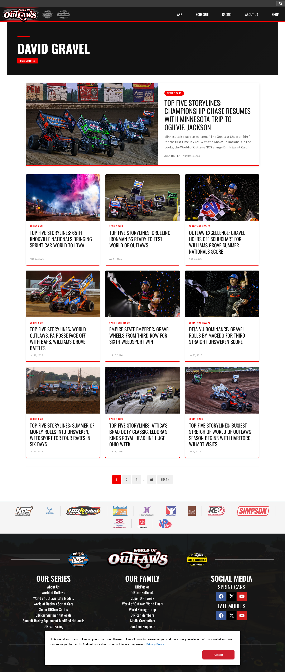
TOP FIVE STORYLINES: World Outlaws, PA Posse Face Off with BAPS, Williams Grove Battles (58, 338)
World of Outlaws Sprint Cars (53, 603)
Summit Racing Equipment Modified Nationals (53, 620)
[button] (280, 3)
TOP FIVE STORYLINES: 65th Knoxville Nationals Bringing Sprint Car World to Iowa (61, 239)
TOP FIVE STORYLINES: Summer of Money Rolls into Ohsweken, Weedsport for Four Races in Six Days (62, 434)
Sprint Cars (174, 93)
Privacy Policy (155, 644)
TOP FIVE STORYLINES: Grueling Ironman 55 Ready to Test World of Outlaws (139, 239)
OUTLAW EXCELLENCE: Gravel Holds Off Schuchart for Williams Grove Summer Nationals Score (217, 242)
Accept (218, 654)
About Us (53, 587)
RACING (227, 14)
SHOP (275, 14)
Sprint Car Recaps (199, 226)
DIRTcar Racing (53, 626)
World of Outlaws (53, 592)
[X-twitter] (231, 596)
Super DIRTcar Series (53, 609)
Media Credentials (142, 620)
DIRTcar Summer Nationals (53, 615)
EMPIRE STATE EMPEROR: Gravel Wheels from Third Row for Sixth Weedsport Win (139, 335)
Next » (165, 479)
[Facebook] (221, 596)
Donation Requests (142, 626)
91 (151, 479)
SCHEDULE (202, 14)
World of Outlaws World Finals (142, 603)
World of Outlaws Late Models (53, 598)
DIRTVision (142, 587)
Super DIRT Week (142, 598)
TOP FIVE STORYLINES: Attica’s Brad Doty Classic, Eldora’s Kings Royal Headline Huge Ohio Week (138, 434)
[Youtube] (242, 596)
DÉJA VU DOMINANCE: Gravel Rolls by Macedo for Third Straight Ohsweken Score (217, 335)
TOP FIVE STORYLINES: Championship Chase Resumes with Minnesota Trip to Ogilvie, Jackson (207, 114)
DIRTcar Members (142, 615)
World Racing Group (142, 609)
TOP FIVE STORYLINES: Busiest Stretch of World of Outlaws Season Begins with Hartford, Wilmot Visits (220, 434)
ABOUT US (251, 14)
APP (179, 14)
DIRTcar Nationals (142, 592)
